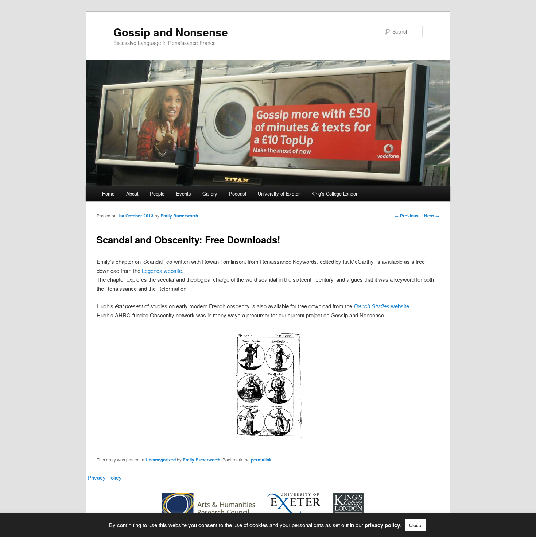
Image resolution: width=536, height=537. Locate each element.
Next (431, 215)
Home (108, 193)
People (157, 193)
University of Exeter (279, 193)
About (132, 193)
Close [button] (415, 525)
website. (382, 306)
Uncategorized (160, 459)
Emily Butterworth (179, 215)
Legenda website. (162, 270)
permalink (261, 459)
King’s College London (334, 193)
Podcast (237, 193)
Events (183, 193)
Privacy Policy (105, 477)
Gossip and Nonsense (170, 32)
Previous (407, 215)
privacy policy (382, 525)
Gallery (209, 193)
